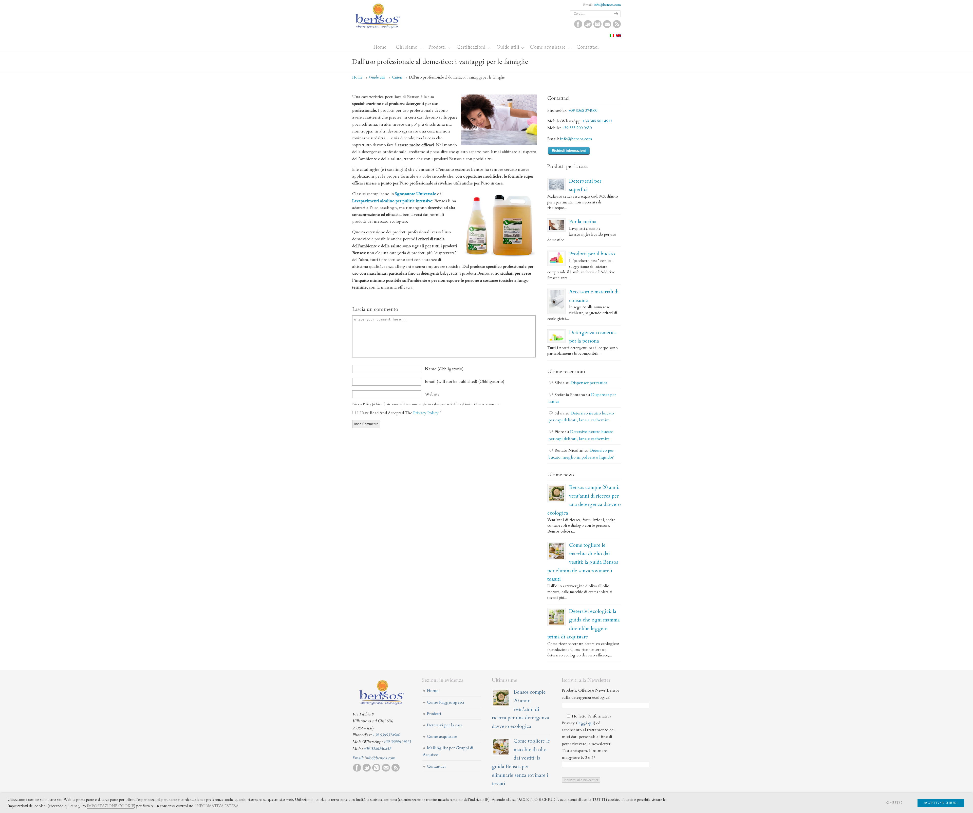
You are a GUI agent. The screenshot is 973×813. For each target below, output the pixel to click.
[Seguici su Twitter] (588, 27)
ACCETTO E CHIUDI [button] (941, 803)
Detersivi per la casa (445, 725)
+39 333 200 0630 (577, 128)
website (432, 394)
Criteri (397, 77)
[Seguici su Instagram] (597, 27)
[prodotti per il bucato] (556, 258)
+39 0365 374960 (583, 110)
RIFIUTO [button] (894, 802)
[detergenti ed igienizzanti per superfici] (556, 184)
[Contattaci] (607, 27)
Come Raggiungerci (445, 702)
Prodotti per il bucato (592, 253)
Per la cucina (582, 221)
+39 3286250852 (377, 748)
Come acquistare (442, 736)
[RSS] (617, 27)
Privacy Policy (426, 413)
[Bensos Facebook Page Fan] (578, 27)
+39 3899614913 (397, 742)
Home (357, 77)
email (464, 381)
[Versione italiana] (612, 36)
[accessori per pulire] (556, 301)
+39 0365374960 (386, 735)
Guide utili (377, 77)
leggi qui (585, 723)
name (444, 369)
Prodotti (434, 713)
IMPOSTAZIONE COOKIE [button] (110, 805)
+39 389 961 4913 (597, 121)
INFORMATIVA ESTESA (216, 805)
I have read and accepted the (399, 413)
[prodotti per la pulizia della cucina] (556, 225)
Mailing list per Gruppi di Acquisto (448, 751)
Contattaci (436, 766)
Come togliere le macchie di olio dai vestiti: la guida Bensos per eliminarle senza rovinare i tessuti (582, 562)
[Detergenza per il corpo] (556, 336)
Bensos (377, 15)
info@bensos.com (607, 4)
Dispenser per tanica (589, 383)
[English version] (618, 36)
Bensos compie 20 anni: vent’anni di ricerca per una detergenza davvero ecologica (520, 709)
